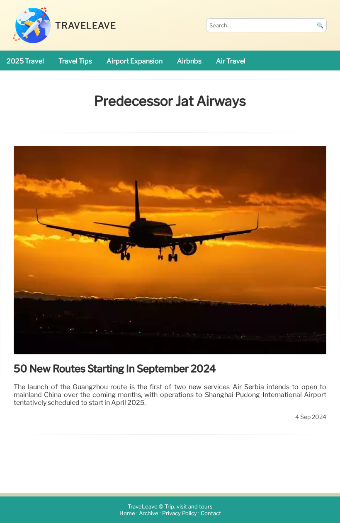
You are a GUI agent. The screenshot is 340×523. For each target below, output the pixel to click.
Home (127, 513)
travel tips (75, 61)
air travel (230, 61)
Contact (211, 513)
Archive (148, 513)
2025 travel (25, 61)
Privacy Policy (179, 513)
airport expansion (135, 61)
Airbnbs (189, 61)
